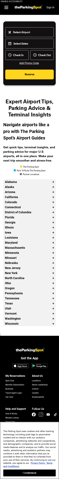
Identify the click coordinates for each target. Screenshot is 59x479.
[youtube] (48, 416)
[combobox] (32, 32)
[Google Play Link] (39, 366)
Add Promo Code (29, 63)
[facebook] (34, 416)
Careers (35, 393)
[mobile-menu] (6, 7)
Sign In (50, 7)
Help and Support (15, 408)
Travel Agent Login (13, 393)
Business (9, 389)
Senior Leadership (40, 385)
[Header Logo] (28, 7)
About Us (37, 375)
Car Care (9, 397)
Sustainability (38, 397)
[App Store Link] (20, 366)
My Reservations (15, 375)
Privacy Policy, (38, 463)
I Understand (29, 473)
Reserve (29, 74)
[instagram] (41, 416)
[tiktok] (55, 416)
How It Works (11, 414)
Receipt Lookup (12, 418)
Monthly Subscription (14, 385)
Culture (35, 389)
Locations (36, 381)
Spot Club (9, 381)
